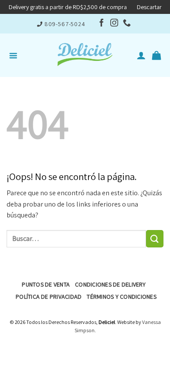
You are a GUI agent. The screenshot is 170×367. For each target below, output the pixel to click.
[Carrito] (156, 55)
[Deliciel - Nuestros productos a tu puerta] (85, 55)
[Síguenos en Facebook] (101, 23)
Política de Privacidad (49, 296)
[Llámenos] (127, 23)
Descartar (149, 7)
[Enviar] (154, 238)
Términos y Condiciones (121, 296)
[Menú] (15, 55)
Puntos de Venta (46, 284)
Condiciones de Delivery (110, 284)
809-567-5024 (64, 24)
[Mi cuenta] (141, 55)
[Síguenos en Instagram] (114, 23)
